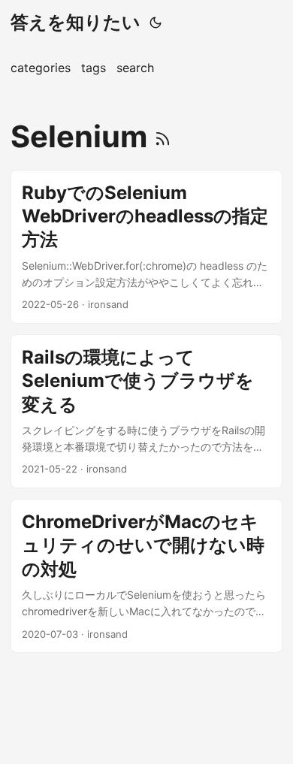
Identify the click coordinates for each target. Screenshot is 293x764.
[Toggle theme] (155, 22)
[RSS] (162, 136)
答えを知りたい (75, 22)
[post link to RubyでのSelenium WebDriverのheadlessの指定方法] (146, 247)
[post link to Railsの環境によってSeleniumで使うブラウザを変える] (146, 411)
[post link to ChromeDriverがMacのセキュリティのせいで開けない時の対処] (146, 576)
